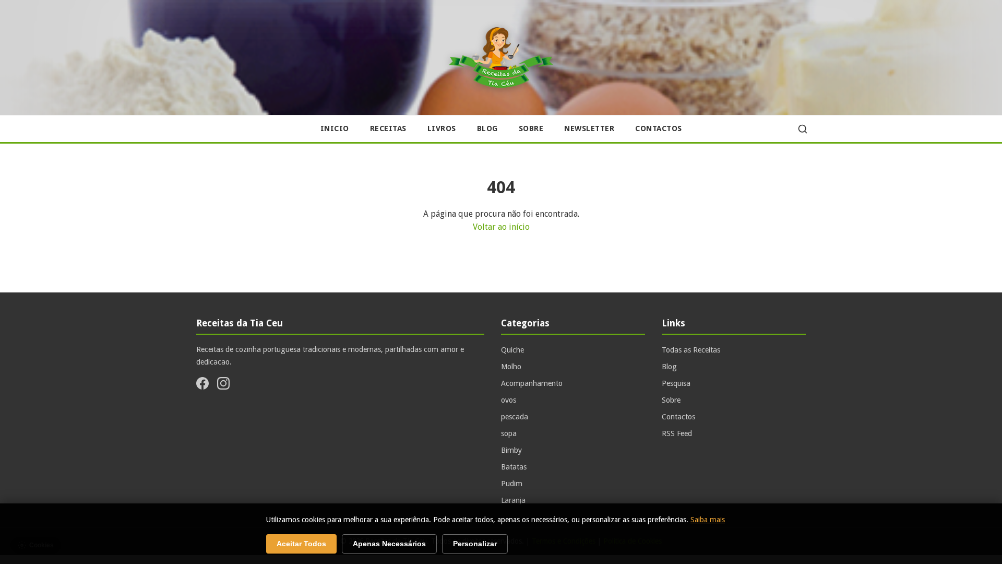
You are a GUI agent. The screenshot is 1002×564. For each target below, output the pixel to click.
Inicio (334, 128)
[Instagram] (223, 385)
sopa (509, 433)
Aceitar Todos (301, 544)
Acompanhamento (532, 383)
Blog (487, 128)
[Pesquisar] (802, 129)
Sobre (531, 128)
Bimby (511, 450)
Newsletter (589, 128)
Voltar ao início (501, 227)
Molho (511, 366)
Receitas (388, 128)
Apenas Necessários (389, 544)
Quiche (512, 350)
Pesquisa (676, 383)
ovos (508, 400)
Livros (441, 128)
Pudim (511, 483)
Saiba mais (707, 519)
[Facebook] (202, 385)
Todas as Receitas (691, 350)
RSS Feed (677, 433)
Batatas (514, 467)
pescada (514, 417)
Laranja (513, 500)
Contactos (658, 128)
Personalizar (475, 544)
